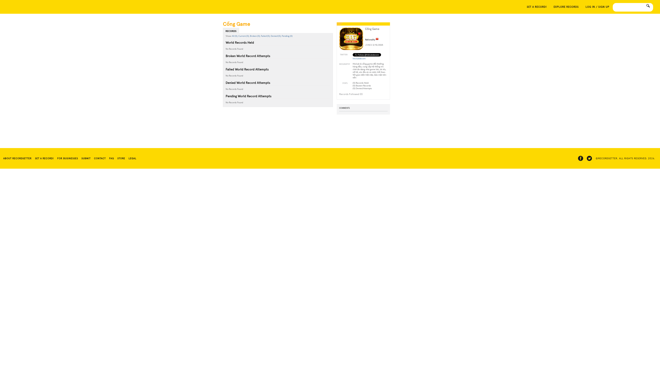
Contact (100, 158)
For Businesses (67, 158)
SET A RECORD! (537, 6)
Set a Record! (44, 158)
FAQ (111, 158)
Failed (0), (265, 36)
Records (231, 31)
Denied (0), (276, 36)
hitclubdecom (359, 58)
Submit (86, 158)
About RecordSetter (17, 158)
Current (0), (243, 36)
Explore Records (566, 6)
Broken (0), (255, 36)
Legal (132, 158)
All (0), (235, 36)
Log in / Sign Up (597, 6)
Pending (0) (287, 36)
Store (121, 158)
